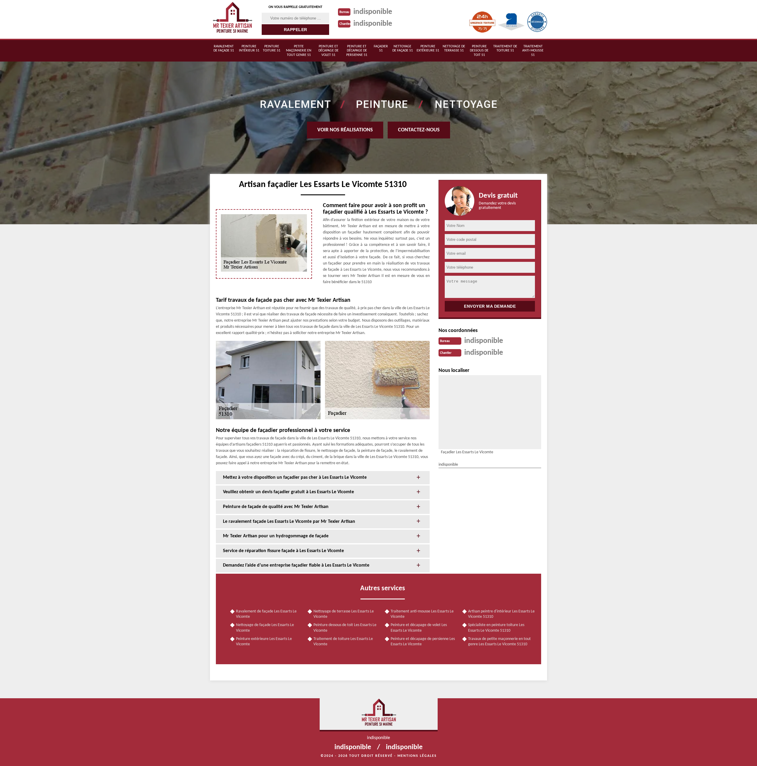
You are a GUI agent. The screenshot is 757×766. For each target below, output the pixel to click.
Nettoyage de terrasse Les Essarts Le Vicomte (343, 614)
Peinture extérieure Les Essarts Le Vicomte (264, 641)
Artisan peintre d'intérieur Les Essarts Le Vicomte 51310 (501, 614)
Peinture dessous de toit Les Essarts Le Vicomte (344, 628)
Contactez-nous (419, 130)
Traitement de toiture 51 (505, 48)
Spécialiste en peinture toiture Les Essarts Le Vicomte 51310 (496, 628)
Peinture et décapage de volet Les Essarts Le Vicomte (419, 628)
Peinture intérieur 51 (249, 48)
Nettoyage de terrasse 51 (454, 48)
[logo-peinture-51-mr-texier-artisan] (232, 19)
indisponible (372, 12)
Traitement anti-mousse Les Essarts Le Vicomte (422, 614)
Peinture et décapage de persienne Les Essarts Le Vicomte (423, 641)
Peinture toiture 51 (271, 48)
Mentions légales (417, 756)
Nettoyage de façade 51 (402, 48)
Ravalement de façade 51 (223, 48)
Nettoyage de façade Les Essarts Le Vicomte (265, 628)
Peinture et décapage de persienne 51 (356, 51)
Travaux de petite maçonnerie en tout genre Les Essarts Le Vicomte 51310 (499, 641)
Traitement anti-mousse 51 (533, 51)
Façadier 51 (381, 48)
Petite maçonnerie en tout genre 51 (298, 51)
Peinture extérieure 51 (428, 48)
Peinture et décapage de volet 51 (328, 51)
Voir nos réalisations (345, 130)
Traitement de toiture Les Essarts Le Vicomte (343, 641)
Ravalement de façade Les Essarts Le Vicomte (266, 614)
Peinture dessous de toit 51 (479, 51)
